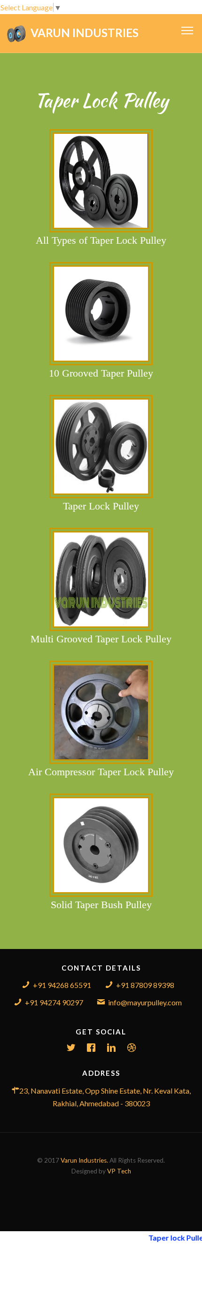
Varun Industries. (84, 1160)
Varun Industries (87, 32)
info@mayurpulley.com (145, 1002)
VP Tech (119, 1171)
